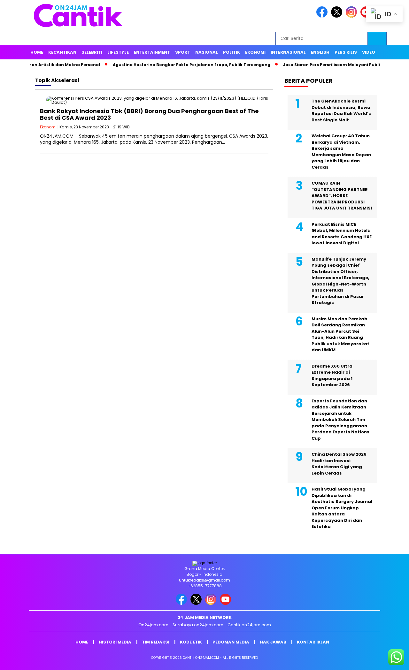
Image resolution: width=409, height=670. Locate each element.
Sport (182, 52)
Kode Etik (191, 642)
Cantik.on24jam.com (249, 625)
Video (368, 52)
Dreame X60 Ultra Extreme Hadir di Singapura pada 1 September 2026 (332, 375)
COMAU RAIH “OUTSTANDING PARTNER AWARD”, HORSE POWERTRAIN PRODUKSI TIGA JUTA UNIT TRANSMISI (342, 195)
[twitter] (337, 16)
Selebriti (91, 52)
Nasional (206, 52)
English (320, 52)
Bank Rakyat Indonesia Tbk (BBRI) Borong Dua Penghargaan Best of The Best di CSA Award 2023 (149, 114)
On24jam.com (153, 625)
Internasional (288, 52)
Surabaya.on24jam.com (198, 625)
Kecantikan (62, 52)
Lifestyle (118, 52)
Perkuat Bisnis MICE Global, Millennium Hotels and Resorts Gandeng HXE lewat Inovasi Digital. (342, 233)
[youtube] (226, 603)
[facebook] (323, 16)
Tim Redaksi (155, 642)
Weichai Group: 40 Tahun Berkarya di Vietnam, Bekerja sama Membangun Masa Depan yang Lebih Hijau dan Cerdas (341, 151)
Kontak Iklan (313, 642)
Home (36, 52)
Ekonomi (255, 52)
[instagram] (352, 16)
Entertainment (152, 52)
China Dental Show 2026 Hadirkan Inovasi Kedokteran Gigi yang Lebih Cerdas (339, 463)
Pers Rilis (346, 52)
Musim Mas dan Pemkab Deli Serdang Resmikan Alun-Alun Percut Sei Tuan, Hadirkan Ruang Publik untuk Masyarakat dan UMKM (340, 334)
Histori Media (115, 642)
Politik (231, 52)
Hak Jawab (273, 642)
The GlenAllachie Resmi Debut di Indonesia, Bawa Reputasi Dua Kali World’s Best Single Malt (341, 110)
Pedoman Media (230, 642)
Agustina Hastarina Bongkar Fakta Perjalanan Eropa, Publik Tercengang (178, 64)
